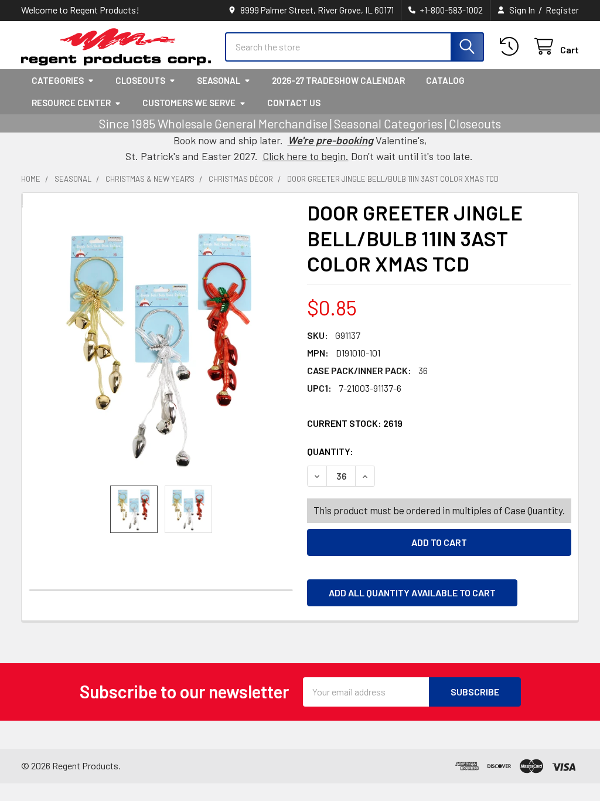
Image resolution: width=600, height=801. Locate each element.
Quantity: (396, 451)
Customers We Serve (189, 102)
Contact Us (294, 102)
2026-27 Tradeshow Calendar (338, 80)
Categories (58, 80)
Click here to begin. (305, 156)
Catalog (445, 80)
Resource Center (71, 102)
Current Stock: (355, 423)
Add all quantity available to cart (412, 592)
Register (562, 10)
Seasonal (218, 80)
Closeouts (140, 80)
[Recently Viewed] (512, 47)
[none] (161, 346)
